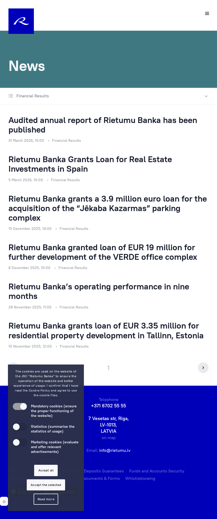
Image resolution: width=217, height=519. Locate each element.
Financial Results (32, 95)
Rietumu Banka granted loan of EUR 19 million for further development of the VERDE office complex (102, 252)
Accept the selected (46, 485)
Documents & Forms (100, 478)
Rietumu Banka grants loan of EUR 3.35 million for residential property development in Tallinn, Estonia (106, 330)
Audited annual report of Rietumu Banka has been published (102, 125)
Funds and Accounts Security (156, 471)
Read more (46, 499)
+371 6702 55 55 (108, 406)
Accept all (46, 470)
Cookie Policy (39, 390)
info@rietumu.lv (114, 450)
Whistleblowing (140, 478)
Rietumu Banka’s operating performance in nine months (98, 291)
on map (109, 437)
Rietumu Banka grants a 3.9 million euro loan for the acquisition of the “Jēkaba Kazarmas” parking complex (107, 208)
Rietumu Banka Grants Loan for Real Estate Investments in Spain (90, 164)
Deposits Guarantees (104, 471)
